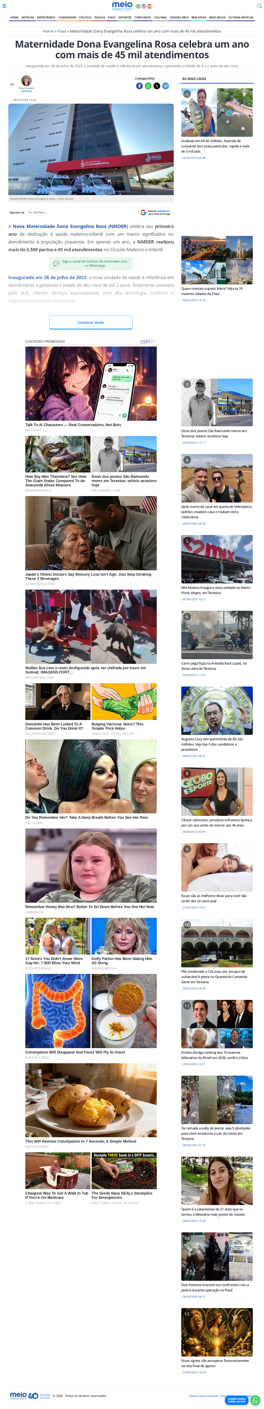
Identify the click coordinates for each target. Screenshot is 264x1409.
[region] (217, 200)
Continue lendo (91, 322)
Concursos (143, 17)
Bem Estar (199, 17)
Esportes (125, 17)
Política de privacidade (203, 1396)
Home (14, 17)
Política (85, 17)
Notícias (28, 17)
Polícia (100, 17)
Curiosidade (67, 17)
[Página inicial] (122, 6)
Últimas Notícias (241, 17)
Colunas (160, 17)
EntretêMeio (46, 17)
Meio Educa (217, 17)
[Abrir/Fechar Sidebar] (4, 5)
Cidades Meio (179, 17)
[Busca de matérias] (259, 7)
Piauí (111, 17)
